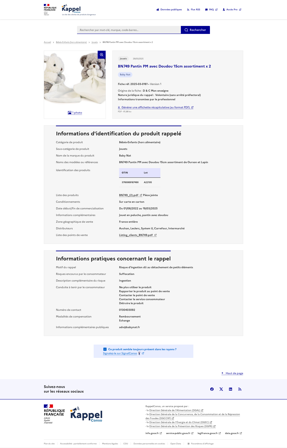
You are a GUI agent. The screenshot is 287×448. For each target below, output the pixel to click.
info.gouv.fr (152, 433)
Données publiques (171, 9)
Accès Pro (232, 9)
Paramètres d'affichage (202, 443)
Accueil (47, 42)
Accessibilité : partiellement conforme (78, 443)
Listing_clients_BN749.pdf (136, 235)
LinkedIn (230, 389)
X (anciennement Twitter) (221, 389)
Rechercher (198, 30)
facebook (212, 389)
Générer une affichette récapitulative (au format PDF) (156, 107)
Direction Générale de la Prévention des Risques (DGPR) (180, 426)
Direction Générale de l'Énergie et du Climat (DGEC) (179, 422)
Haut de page (234, 373)
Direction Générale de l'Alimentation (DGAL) (174, 410)
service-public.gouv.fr (178, 433)
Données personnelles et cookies (149, 443)
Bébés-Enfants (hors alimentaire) (71, 42)
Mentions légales (110, 443)
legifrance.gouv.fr (208, 433)
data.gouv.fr (232, 433)
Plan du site (49, 443)
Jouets (95, 42)
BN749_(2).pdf (129, 195)
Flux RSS (195, 9)
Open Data (175, 443)
